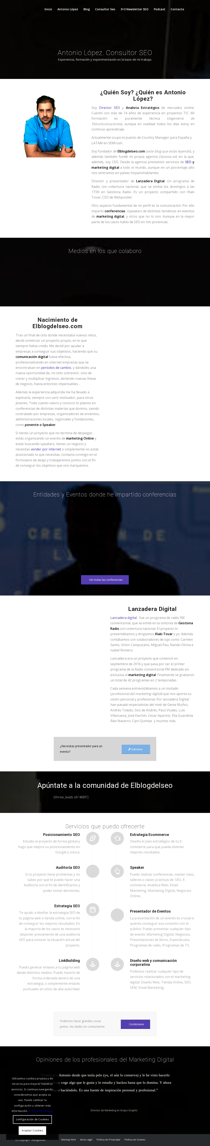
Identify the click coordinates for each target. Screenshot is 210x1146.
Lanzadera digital (124, 617)
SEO (188, 162)
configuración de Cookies (32, 1119)
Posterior (185, 1077)
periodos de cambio (56, 367)
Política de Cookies (41, 1111)
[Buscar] (190, 9)
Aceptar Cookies (32, 1130)
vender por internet (46, 449)
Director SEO (109, 107)
